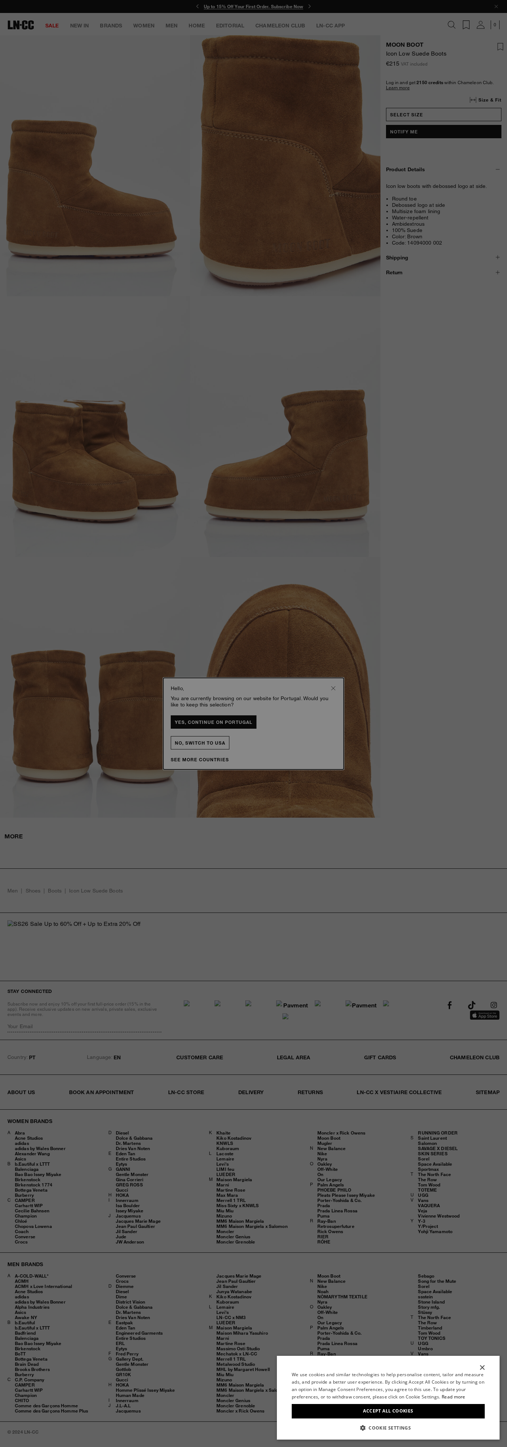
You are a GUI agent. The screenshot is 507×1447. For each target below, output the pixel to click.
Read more (453, 1397)
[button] (388, 1427)
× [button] (482, 1368)
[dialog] (388, 1398)
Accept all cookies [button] (388, 1411)
